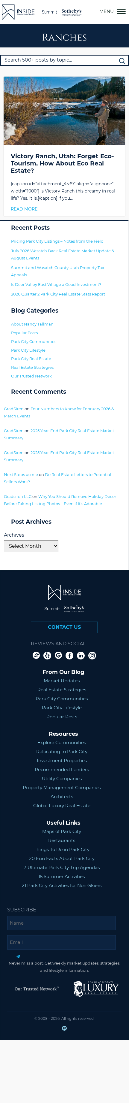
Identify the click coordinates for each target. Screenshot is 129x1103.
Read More (24, 209)
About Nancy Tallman (32, 324)
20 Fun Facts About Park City (62, 858)
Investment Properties (62, 760)
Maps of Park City (61, 831)
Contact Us (64, 627)
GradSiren (14, 408)
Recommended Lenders (62, 769)
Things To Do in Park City (61, 849)
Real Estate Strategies (32, 367)
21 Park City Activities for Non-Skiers (61, 885)
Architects (62, 796)
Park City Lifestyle (28, 350)
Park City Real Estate (31, 358)
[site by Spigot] (64, 1029)
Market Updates (62, 680)
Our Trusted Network (31, 376)
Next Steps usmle (21, 474)
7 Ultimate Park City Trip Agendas (62, 867)
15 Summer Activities (62, 876)
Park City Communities (33, 341)
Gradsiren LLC (17, 496)
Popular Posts (24, 332)
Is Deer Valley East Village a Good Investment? (56, 284)
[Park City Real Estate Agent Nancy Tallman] (18, 12)
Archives (14, 535)
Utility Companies (62, 778)
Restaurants (61, 840)
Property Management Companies (62, 787)
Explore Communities (61, 742)
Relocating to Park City (61, 751)
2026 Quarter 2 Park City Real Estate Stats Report (58, 294)
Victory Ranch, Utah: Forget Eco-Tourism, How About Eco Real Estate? (62, 163)
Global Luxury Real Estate (61, 805)
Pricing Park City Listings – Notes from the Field (57, 241)
